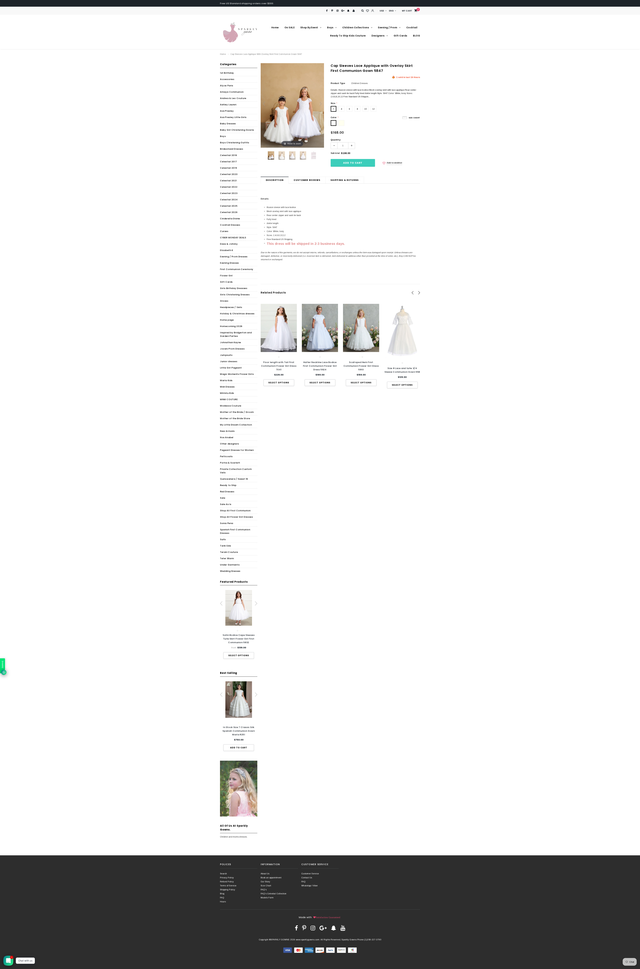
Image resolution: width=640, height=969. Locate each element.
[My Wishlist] (367, 11)
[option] (238, 624)
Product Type (338, 83)
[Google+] (342, 10)
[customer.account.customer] (372, 10)
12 (373, 109)
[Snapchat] (348, 10)
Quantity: (336, 140)
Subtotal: (335, 153)
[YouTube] (353, 10)
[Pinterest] (332, 10)
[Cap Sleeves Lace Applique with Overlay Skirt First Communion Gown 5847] (271, 155)
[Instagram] (337, 10)
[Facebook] (326, 10)
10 (365, 109)
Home (223, 54)
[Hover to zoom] (292, 105)
